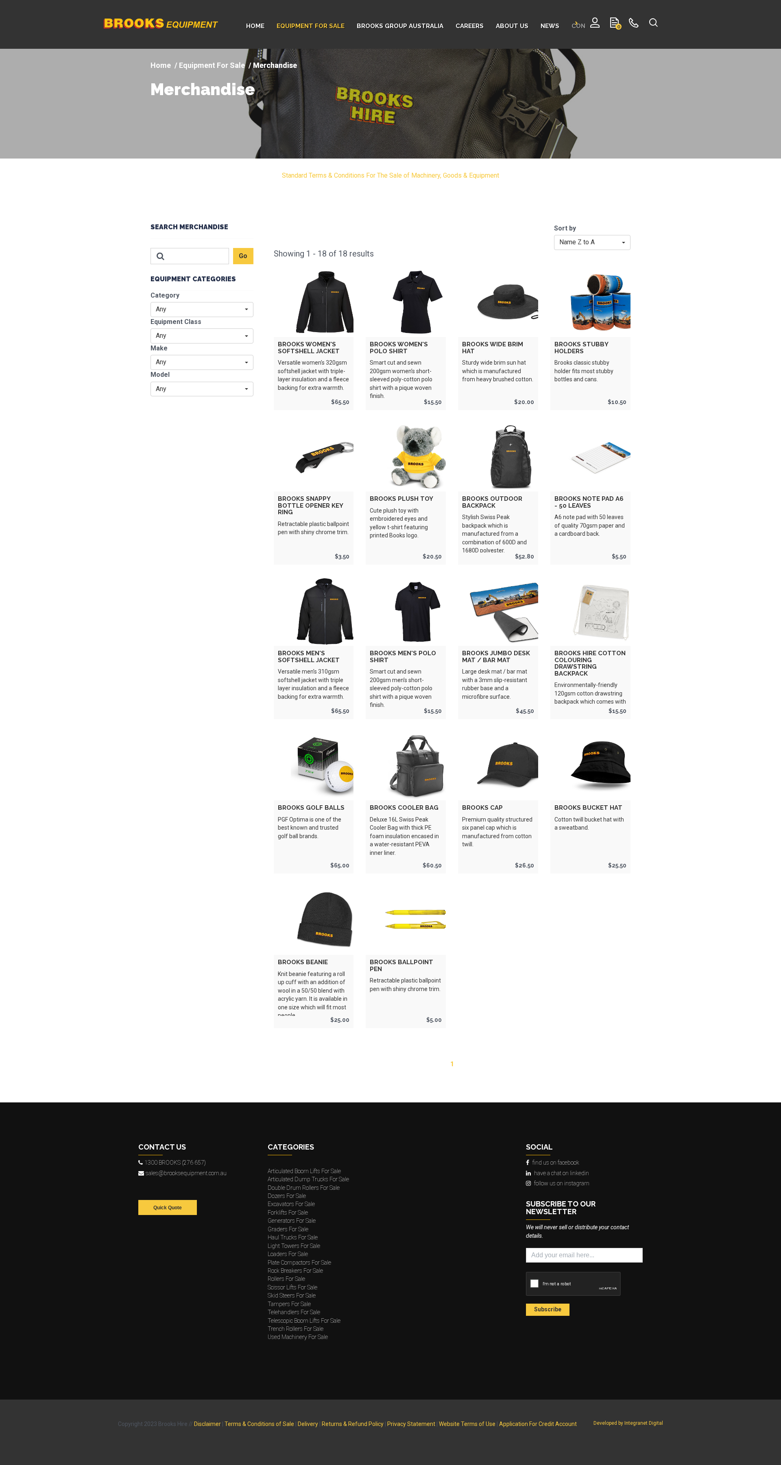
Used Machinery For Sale (298, 1337)
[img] (390, 104)
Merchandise (203, 89)
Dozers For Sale (287, 1196)
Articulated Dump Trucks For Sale (308, 1179)
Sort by (565, 228)
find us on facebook (555, 1162)
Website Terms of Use (467, 1424)
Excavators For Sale (291, 1204)
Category (165, 295)
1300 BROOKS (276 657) (175, 1162)
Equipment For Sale (212, 65)
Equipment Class (176, 322)
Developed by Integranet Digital (628, 1423)
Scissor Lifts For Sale (292, 1287)
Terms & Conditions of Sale (259, 1424)
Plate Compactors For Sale (299, 1262)
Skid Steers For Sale (292, 1295)
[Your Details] (595, 24)
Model (160, 374)
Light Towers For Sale (294, 1246)
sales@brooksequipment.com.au (186, 1173)
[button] (202, 309)
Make (159, 348)
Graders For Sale (288, 1229)
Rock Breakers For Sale (295, 1270)
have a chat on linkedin (561, 1173)
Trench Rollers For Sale (295, 1329)
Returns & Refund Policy (353, 1424)
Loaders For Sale (288, 1254)
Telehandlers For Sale (294, 1312)
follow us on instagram (561, 1183)
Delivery (308, 1424)
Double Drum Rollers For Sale (304, 1188)
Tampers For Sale (289, 1304)
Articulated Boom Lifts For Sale (304, 1171)
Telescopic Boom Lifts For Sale (304, 1320)
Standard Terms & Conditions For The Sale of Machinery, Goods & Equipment (390, 175)
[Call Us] (634, 24)
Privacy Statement (411, 1424)
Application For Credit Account (538, 1424)
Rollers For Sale (286, 1279)
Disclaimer (207, 1424)
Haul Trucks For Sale (293, 1237)
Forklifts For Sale (288, 1212)
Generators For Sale (292, 1220)
